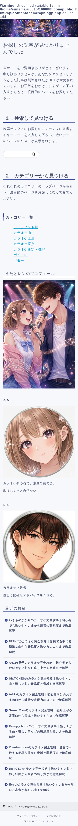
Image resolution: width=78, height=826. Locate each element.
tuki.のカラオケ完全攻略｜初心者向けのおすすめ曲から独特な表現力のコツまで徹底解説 (40, 697)
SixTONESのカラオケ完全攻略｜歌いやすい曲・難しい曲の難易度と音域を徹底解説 (40, 681)
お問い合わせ (54, 816)
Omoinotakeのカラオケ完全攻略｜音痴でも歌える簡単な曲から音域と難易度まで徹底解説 (40, 753)
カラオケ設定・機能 (29, 249)
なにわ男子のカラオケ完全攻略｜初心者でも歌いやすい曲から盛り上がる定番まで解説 (40, 665)
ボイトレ (21, 255)
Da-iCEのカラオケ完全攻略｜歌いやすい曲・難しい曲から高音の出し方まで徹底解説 (41, 771)
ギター (19, 260)
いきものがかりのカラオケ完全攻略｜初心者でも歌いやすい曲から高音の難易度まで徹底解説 (40, 625)
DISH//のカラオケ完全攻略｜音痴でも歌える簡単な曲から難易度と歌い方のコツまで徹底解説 (40, 647)
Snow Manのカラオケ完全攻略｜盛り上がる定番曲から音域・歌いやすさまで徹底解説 (40, 713)
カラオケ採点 (24, 244)
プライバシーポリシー (28, 816)
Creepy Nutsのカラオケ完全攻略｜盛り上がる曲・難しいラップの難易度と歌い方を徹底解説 (40, 731)
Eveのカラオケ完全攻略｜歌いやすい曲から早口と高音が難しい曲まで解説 (41, 787)
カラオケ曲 (22, 233)
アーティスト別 (26, 227)
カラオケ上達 (24, 238)
